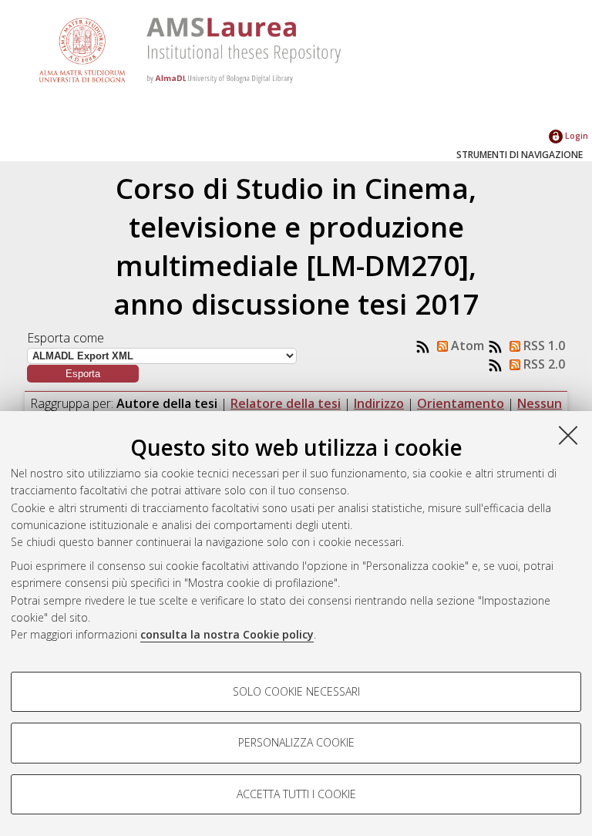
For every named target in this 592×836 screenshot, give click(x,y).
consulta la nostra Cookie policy (227, 634)
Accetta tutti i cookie (296, 794)
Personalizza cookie (296, 742)
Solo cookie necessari (296, 691)
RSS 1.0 (542, 345)
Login (575, 135)
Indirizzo (379, 403)
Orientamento (460, 403)
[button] (83, 374)
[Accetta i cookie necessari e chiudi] (568, 435)
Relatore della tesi (285, 403)
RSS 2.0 (542, 364)
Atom (466, 345)
